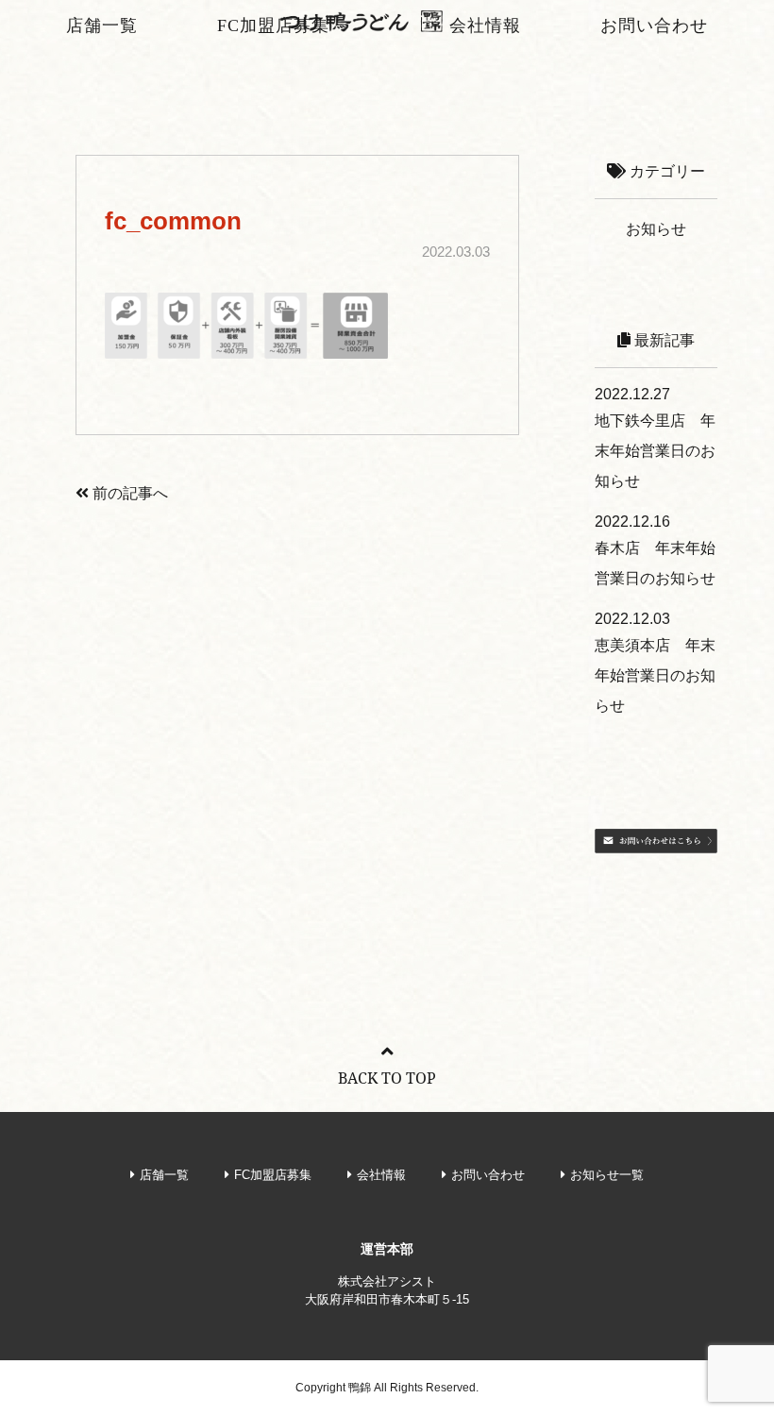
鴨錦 (359, 1387)
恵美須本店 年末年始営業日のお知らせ (655, 675)
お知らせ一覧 (607, 1175)
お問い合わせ (654, 25)
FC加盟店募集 (273, 25)
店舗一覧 (102, 25)
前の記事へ (128, 493)
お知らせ (656, 229)
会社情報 (485, 25)
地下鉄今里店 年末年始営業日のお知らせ (655, 451)
